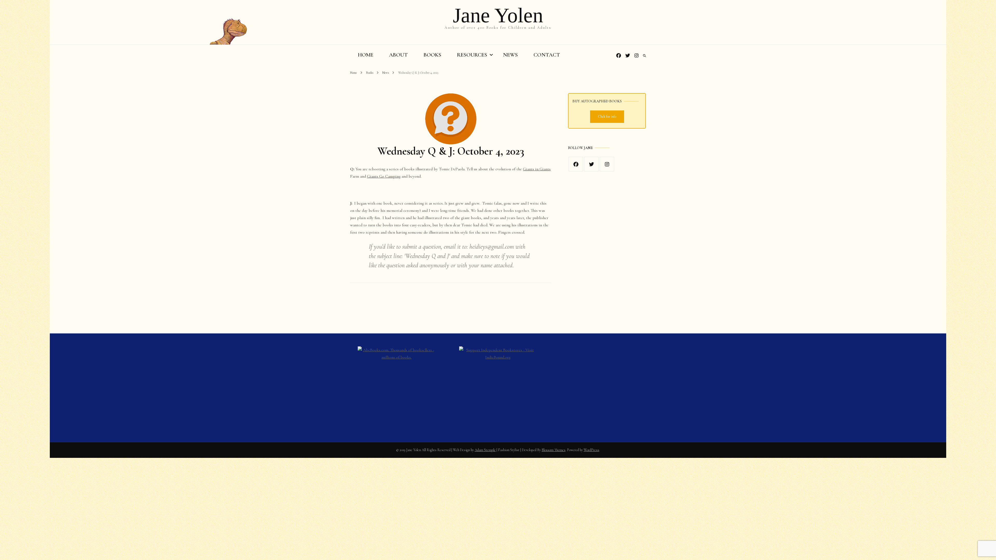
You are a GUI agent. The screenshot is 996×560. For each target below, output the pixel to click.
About (398, 55)
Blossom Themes (553, 450)
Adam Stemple (485, 450)
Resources (472, 55)
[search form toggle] (644, 55)
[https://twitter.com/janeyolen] (591, 164)
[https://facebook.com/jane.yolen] (576, 164)
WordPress (591, 450)
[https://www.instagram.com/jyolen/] (607, 164)
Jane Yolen (498, 15)
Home (365, 55)
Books (432, 55)
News (510, 55)
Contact (547, 55)
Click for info (607, 116)
